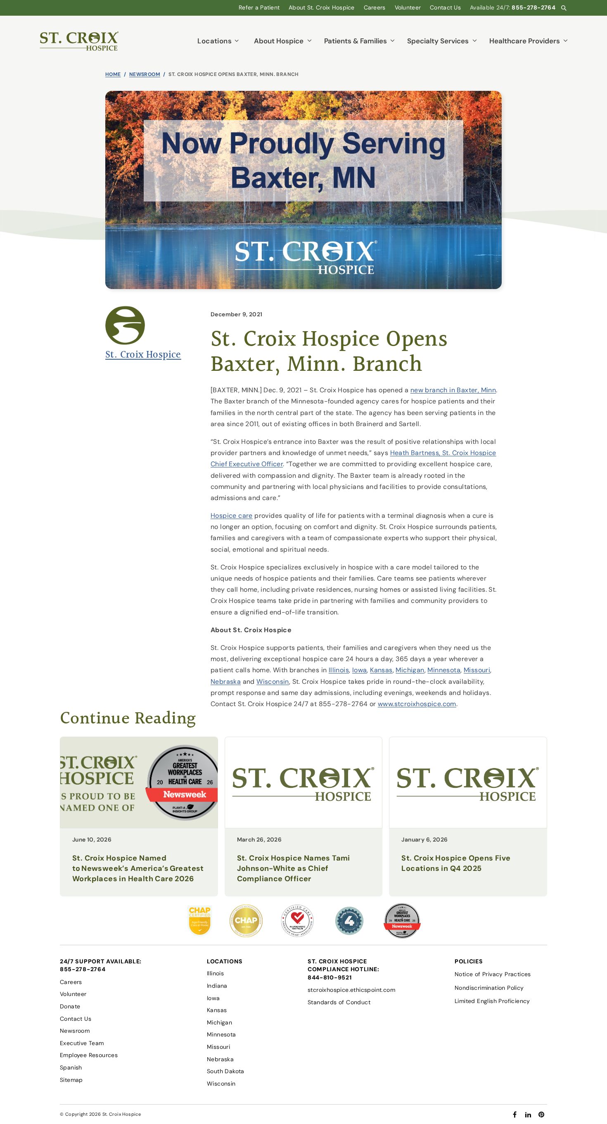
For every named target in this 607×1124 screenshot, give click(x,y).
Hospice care (232, 515)
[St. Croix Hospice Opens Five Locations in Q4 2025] (468, 825)
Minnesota (443, 670)
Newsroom (144, 74)
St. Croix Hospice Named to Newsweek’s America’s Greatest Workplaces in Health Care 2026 (138, 868)
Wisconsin (272, 681)
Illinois (339, 670)
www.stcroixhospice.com (417, 704)
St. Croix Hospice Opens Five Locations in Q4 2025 (455, 863)
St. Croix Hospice (143, 355)
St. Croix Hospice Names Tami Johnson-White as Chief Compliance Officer (293, 868)
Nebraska (226, 681)
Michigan (410, 670)
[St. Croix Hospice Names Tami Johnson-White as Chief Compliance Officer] (303, 825)
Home (113, 74)
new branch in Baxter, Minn (453, 390)
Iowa (359, 670)
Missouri (477, 670)
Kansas (381, 670)
